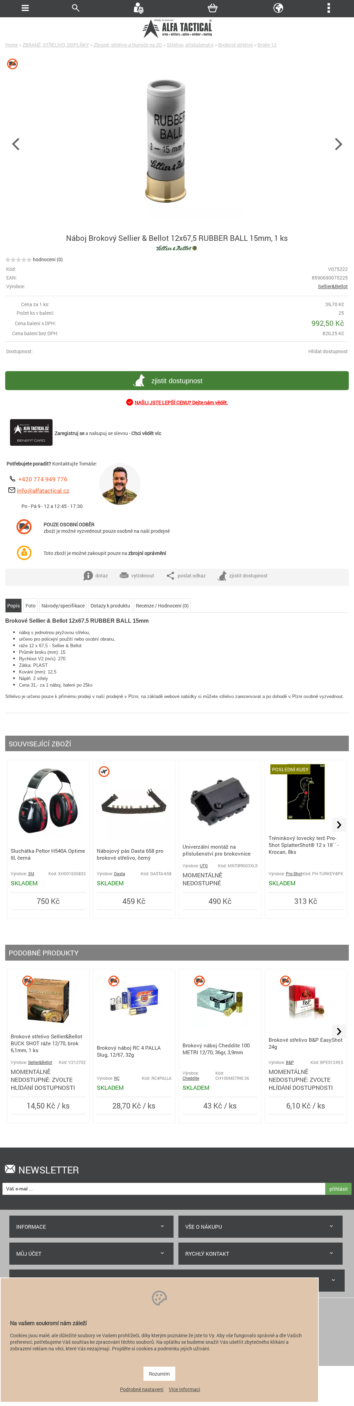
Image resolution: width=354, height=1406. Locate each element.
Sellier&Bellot (333, 286)
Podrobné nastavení (142, 1389)
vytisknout (142, 575)
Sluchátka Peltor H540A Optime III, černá (48, 854)
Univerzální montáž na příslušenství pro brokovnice (217, 850)
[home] (177, 37)
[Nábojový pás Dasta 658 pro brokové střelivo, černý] (134, 836)
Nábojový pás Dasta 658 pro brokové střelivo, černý (130, 854)
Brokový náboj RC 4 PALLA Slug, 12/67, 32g (129, 1051)
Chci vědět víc (146, 433)
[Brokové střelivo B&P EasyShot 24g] (306, 1026)
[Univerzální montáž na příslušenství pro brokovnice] (220, 836)
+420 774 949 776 (42, 479)
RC (117, 1078)
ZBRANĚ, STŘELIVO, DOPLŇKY (55, 44)
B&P (290, 1062)
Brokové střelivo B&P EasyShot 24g (306, 1043)
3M (31, 873)
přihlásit (338, 1189)
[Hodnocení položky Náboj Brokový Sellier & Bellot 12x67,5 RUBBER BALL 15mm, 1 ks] (18, 259)
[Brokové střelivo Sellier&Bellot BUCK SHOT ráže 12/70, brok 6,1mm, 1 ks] (48, 1026)
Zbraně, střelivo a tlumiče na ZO (128, 44)
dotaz (101, 575)
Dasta (119, 873)
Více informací (184, 1389)
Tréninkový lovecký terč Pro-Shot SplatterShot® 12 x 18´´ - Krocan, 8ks (304, 844)
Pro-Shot (294, 873)
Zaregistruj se (69, 433)
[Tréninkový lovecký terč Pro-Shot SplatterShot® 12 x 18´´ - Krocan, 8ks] (306, 817)
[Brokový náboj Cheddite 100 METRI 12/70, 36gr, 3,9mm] (220, 1026)
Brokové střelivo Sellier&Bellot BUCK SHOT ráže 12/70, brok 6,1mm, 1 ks (46, 1043)
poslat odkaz (192, 575)
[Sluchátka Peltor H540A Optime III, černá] (48, 836)
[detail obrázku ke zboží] (177, 143)
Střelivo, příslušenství (190, 44)
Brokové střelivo (235, 44)
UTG (204, 865)
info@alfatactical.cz (43, 490)
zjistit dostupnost (177, 381)
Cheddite (191, 1078)
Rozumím (159, 1373)
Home (11, 44)
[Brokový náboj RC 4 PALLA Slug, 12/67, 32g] (134, 1026)
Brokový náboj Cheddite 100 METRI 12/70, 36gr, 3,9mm (216, 1049)
